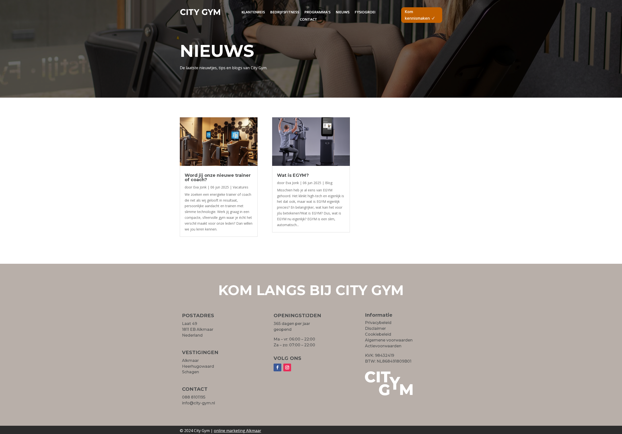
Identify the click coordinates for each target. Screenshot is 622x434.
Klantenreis (253, 12)
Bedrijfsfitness (284, 12)
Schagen (190, 372)
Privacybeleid (378, 322)
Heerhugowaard (198, 366)
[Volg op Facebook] (277, 367)
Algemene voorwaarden (389, 340)
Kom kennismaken (417, 15)
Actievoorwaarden (383, 346)
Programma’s (317, 12)
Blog (328, 182)
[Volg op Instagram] (287, 367)
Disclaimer (375, 328)
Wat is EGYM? (293, 175)
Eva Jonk (200, 187)
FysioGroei (365, 12)
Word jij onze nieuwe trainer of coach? (218, 177)
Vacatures (240, 187)
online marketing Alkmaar (237, 430)
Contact (308, 19)
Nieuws (342, 12)
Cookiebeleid (378, 334)
